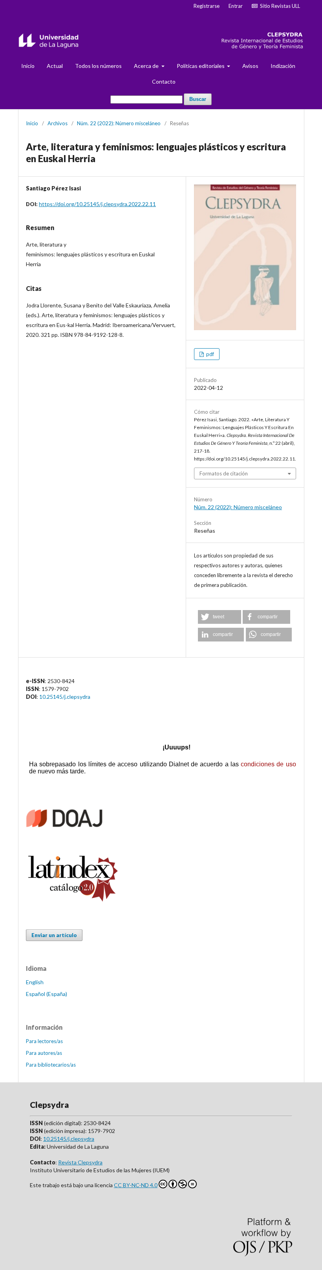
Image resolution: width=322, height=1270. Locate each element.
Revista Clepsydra (80, 1162)
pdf (209, 354)
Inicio (28, 65)
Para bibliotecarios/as (51, 1065)
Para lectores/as (44, 1041)
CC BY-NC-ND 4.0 (135, 1185)
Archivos (58, 123)
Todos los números (98, 65)
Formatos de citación (223, 473)
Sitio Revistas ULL (279, 6)
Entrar (236, 6)
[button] (219, 617)
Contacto (164, 81)
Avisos (250, 65)
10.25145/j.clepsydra (64, 696)
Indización (283, 65)
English (35, 982)
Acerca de (147, 65)
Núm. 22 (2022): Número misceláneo (119, 123)
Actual (55, 65)
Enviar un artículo (54, 935)
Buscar (197, 99)
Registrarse (207, 6)
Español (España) (46, 993)
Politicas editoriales (201, 65)
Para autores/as (44, 1053)
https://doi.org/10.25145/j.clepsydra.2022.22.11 (97, 204)
